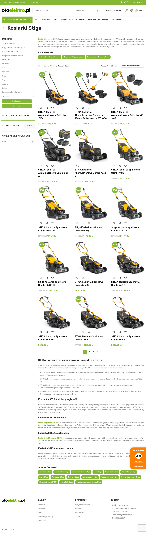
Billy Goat (5, 72)
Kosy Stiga (98, 472)
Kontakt (78, 517)
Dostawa (41, 505)
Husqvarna (6, 64)
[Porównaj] (47, 107)
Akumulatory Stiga (62, 472)
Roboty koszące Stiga (109, 477)
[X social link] (124, 2)
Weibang (5, 84)
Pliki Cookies (79, 513)
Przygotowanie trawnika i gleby (13, 48)
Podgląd (41, 107)
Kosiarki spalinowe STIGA (48, 423)
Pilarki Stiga (43, 477)
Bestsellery (16, 101)
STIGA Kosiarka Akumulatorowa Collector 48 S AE (127, 115)
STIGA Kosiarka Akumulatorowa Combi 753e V (90, 172)
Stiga (4, 76)
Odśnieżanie (6, 60)
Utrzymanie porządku (10, 52)
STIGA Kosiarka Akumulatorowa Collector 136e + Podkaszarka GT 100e (91, 115)
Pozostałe (5, 96)
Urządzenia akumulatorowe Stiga (89, 482)
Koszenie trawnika (8, 43)
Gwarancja (42, 521)
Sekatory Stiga (73, 477)
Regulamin (78, 509)
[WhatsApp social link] (128, 2)
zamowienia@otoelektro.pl (16, 2)
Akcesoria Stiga (45, 472)
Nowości (16, 106)
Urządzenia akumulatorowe (12, 92)
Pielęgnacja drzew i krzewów (12, 56)
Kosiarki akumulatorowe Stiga (98, 57)
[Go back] (4, 28)
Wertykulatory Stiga (90, 477)
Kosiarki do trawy (45, 39)
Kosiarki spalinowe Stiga (49, 57)
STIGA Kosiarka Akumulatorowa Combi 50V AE (53, 172)
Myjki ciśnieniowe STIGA (48, 482)
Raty (40, 513)
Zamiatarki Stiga (66, 482)
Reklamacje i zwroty (45, 517)
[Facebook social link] (121, 2)
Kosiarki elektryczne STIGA (50, 438)
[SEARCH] (96, 10)
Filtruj (30, 126)
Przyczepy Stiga (58, 477)
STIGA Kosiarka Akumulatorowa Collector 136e (52, 115)
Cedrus (4, 88)
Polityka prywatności (82, 505)
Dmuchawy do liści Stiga (81, 472)
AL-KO (4, 68)
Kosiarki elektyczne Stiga (73, 57)
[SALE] (54, 88)
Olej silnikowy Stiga (129, 472)
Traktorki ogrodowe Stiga (130, 477)
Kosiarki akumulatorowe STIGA (51, 453)
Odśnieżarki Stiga (111, 472)
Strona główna (43, 66)
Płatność (41, 509)
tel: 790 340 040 (33, 2)
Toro (3, 80)
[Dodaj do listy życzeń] (52, 107)
